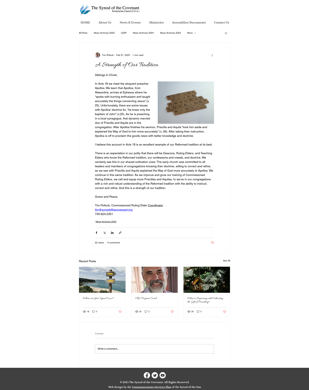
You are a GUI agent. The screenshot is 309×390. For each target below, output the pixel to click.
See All (226, 260)
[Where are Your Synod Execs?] (102, 280)
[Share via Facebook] (96, 232)
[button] (226, 33)
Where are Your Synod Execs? (98, 298)
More (190, 33)
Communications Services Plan (151, 387)
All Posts (83, 33)
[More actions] (212, 55)
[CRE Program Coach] (154, 280)
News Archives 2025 (104, 33)
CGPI (123, 33)
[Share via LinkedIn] (112, 232)
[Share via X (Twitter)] (104, 232)
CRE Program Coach (146, 298)
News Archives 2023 (170, 33)
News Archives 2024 (143, 33)
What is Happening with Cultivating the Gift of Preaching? (205, 300)
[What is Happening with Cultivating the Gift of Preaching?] (206, 280)
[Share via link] (120, 232)
